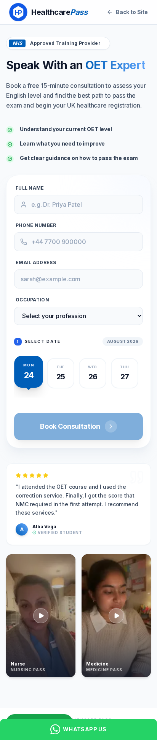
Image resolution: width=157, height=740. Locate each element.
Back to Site (132, 12)
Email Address (36, 262)
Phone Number (36, 225)
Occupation (32, 300)
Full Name (30, 188)
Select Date (39, 341)
